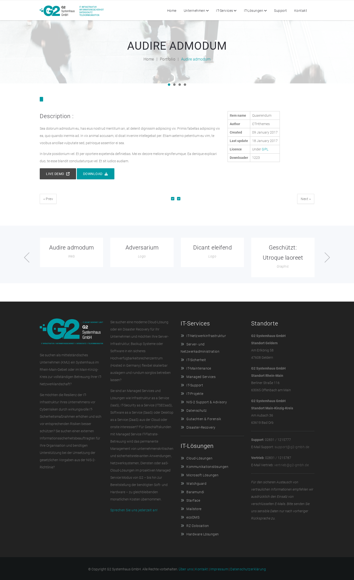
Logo (142, 256)
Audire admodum (71, 247)
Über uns (186, 569)
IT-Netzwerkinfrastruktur (206, 336)
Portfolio (168, 59)
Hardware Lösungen (202, 534)
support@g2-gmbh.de (292, 447)
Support (280, 11)
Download (93, 174)
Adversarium (142, 247)
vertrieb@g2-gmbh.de (291, 465)
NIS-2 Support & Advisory (206, 402)
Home (172, 11)
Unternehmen (194, 11)
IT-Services (224, 11)
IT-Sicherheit (196, 360)
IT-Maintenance (198, 368)
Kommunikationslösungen (207, 467)
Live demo (55, 174)
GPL (265, 149)
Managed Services (201, 377)
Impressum (219, 569)
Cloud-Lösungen (199, 458)
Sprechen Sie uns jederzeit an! (134, 510)
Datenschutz (196, 410)
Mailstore (194, 509)
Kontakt (300, 11)
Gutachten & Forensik (203, 419)
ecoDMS (192, 517)
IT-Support (194, 385)
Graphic (283, 266)
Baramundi (195, 492)
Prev (48, 199)
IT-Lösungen (253, 11)
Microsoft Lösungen (202, 475)
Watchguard (196, 484)
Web (71, 256)
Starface (193, 500)
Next (306, 199)
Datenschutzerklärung (248, 569)
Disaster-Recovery (201, 427)
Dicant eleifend (212, 247)
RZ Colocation (197, 526)
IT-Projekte (194, 394)
